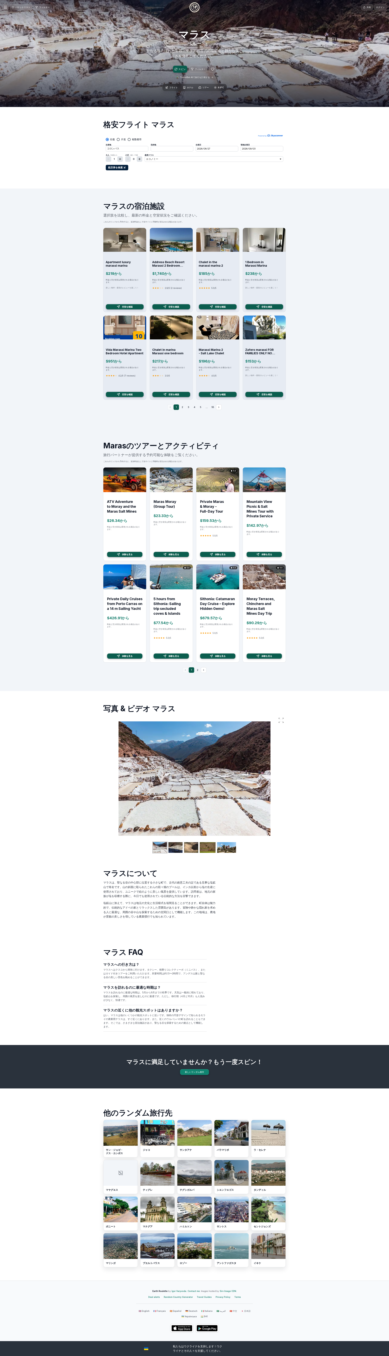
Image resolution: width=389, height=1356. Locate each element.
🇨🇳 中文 (233, 1311)
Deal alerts (154, 1297)
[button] (281, 720)
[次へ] (219, 407)
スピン (182, 69)
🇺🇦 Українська (189, 1316)
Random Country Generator (178, 1297)
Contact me (194, 1291)
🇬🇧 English (144, 1311)
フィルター (200, 69)
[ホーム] (194, 7)
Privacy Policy (223, 1297)
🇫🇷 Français (159, 1311)
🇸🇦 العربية (221, 1311)
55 (213, 407)
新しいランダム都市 (194, 1072)
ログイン (380, 7)
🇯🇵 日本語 (246, 1311)
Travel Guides (204, 1297)
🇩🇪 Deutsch (191, 1311)
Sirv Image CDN (228, 1291)
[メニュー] (5, 7)
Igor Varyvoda (179, 1291)
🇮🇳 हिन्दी (204, 1316)
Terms (237, 1297)
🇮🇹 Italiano (207, 1311)
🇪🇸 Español (175, 1311)
